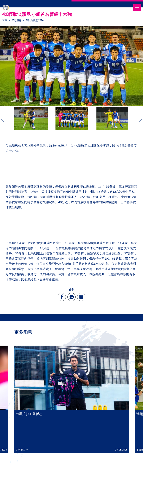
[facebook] (62, 297)
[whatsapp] (71, 297)
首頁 (4, 20)
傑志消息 (16, 20)
